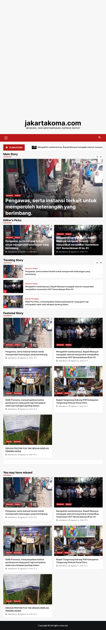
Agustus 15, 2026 (26, 455)
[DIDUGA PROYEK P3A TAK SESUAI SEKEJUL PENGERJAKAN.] (27, 430)
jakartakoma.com (53, 123)
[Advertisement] (53, 19)
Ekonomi (9, 195)
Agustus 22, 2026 (26, 409)
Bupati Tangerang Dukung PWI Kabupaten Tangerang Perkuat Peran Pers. (59, 303)
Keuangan (35, 284)
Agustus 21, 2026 (77, 406)
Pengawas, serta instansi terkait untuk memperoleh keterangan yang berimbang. (51, 207)
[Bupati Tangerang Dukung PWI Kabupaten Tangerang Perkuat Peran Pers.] (13, 301)
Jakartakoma (12, 252)
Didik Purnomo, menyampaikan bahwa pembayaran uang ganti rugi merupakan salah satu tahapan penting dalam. (25, 403)
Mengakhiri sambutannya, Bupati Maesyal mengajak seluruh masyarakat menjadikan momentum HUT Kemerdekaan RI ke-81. (77, 354)
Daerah (28, 284)
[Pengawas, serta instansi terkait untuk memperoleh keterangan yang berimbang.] (53, 190)
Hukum (17, 195)
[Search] (99, 137)
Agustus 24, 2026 (26, 252)
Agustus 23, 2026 (77, 252)
